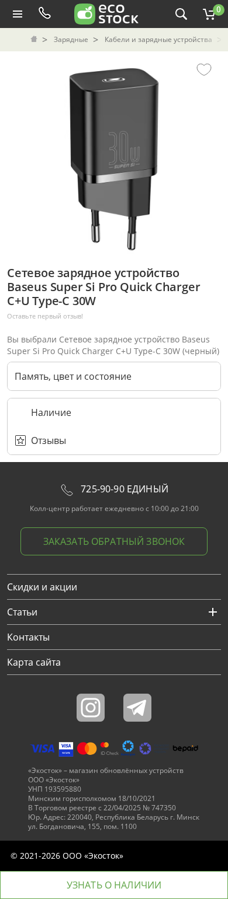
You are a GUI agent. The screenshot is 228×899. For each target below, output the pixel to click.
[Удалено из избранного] (204, 69)
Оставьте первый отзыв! (45, 316)
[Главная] (35, 39)
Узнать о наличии (114, 885)
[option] (114, 156)
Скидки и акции (42, 586)
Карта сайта (34, 662)
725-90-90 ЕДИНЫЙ (123, 488)
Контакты (28, 637)
